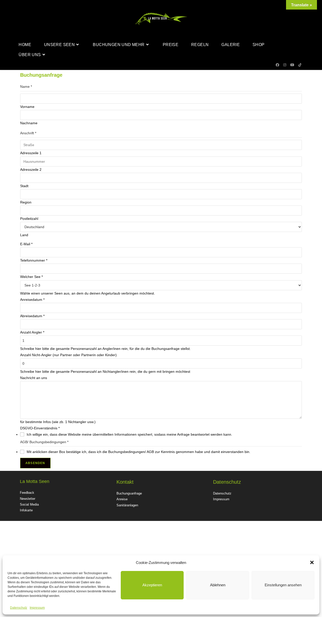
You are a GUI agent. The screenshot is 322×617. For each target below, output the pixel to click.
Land (24, 235)
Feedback (27, 493)
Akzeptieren (152, 585)
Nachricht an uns (33, 378)
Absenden (35, 463)
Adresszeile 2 (31, 170)
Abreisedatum (32, 316)
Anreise (122, 499)
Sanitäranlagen (127, 505)
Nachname (28, 123)
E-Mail (26, 244)
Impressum (37, 607)
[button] (311, 562)
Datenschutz (18, 607)
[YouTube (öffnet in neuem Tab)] (292, 65)
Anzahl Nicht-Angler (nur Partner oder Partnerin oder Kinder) (68, 355)
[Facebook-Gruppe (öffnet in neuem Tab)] (277, 65)
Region (25, 202)
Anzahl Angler (32, 332)
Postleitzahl (29, 219)
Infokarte (26, 510)
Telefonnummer (33, 260)
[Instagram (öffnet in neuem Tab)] (284, 65)
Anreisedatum (32, 300)
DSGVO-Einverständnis (40, 428)
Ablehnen (217, 585)
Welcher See (31, 277)
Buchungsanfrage (129, 493)
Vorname (27, 107)
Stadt (24, 186)
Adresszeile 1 (31, 153)
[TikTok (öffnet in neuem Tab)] (299, 65)
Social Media (29, 504)
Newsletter (27, 499)
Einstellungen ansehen (283, 585)
